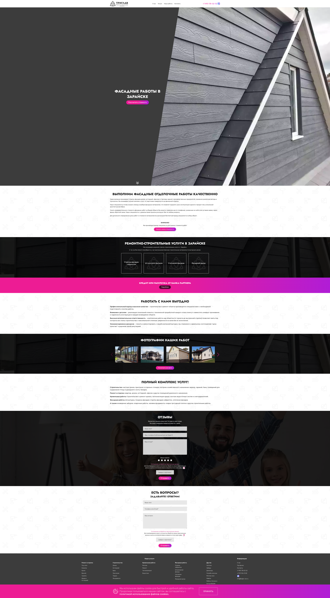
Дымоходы (210, 570)
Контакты (177, 3)
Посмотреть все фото (165, 368)
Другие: (209, 563)
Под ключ (84, 565)
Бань (114, 570)
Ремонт (144, 568)
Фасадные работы (181, 563)
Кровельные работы (148, 563)
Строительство (118, 563)
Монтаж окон (210, 576)
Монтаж (144, 565)
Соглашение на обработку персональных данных (165, 464)
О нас (154, 3)
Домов (115, 565)
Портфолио (240, 565)
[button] (218, 354)
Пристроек (116, 573)
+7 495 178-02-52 (210, 4)
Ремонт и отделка (87, 563)
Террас (115, 576)
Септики (209, 565)
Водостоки (145, 573)
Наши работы (168, 3)
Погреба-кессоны (212, 573)
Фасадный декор (180, 579)
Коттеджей (116, 568)
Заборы (209, 568)
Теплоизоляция (147, 570)
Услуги (160, 3)
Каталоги (214, 581)
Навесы (209, 578)
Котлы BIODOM (211, 583)
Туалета (84, 576)
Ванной (84, 573)
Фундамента (116, 578)
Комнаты (84, 568)
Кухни (83, 570)
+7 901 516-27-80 (242, 573)
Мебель (209, 581)
